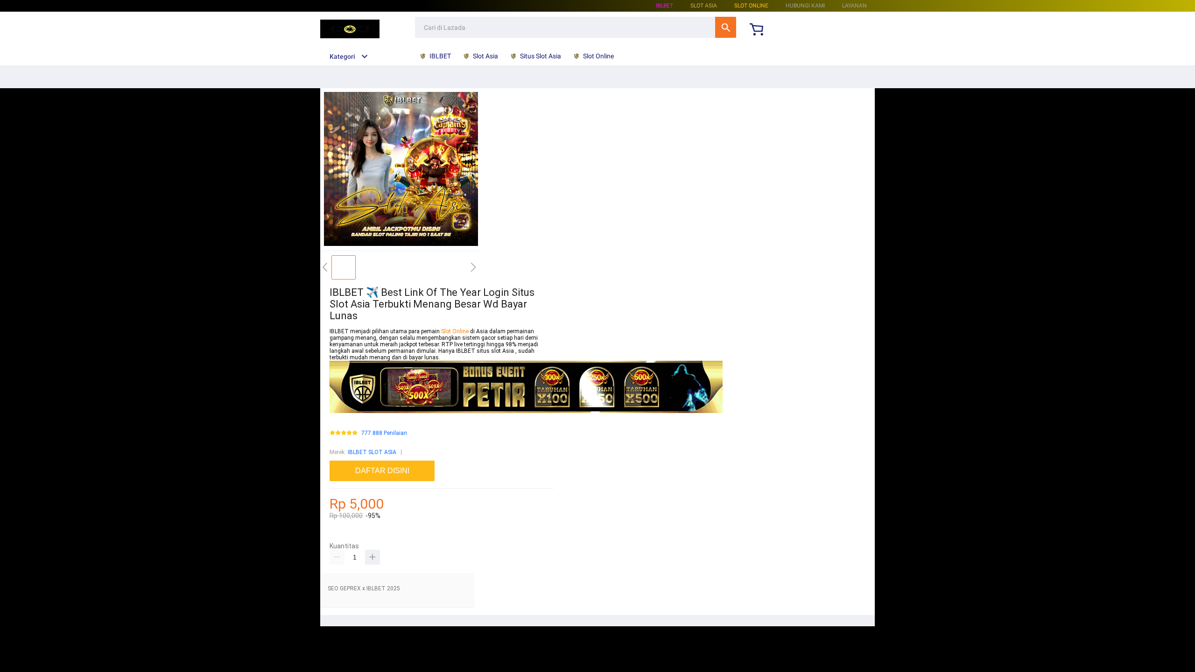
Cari (725, 27)
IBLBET (664, 5)
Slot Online (751, 5)
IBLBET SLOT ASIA (372, 452)
